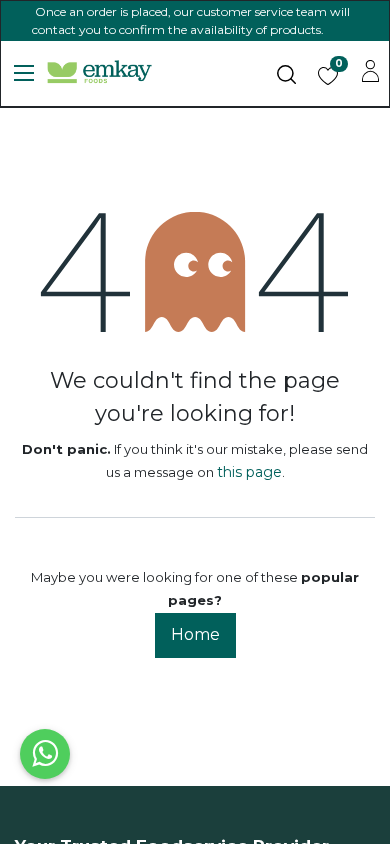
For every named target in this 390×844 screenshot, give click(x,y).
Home (195, 634)
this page (249, 472)
